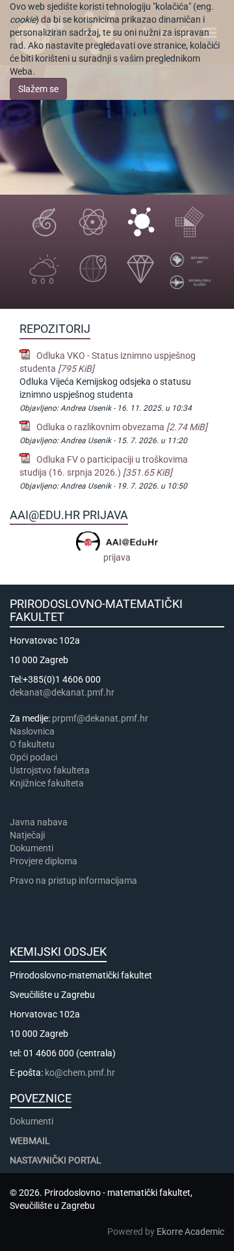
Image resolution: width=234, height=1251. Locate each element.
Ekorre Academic (190, 1231)
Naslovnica (32, 731)
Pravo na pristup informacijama (75, 880)
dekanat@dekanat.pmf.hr (62, 692)
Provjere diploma (43, 861)
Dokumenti (31, 848)
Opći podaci (33, 757)
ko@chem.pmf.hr (80, 1072)
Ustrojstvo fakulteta (50, 770)
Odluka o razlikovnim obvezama (121, 427)
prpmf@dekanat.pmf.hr (100, 718)
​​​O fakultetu (32, 744)
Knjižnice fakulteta (47, 783)
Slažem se (38, 89)
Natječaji (27, 835)
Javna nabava (39, 822)
